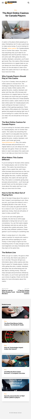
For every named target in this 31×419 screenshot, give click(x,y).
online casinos (12, 48)
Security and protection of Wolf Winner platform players (14, 396)
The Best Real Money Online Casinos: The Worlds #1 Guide (14, 324)
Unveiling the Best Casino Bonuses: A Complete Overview (14, 372)
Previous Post (8, 291)
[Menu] (3, 2)
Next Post (22, 291)
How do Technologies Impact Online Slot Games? (13, 348)
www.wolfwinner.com (8, 142)
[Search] (28, 2)
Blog (15, 10)
